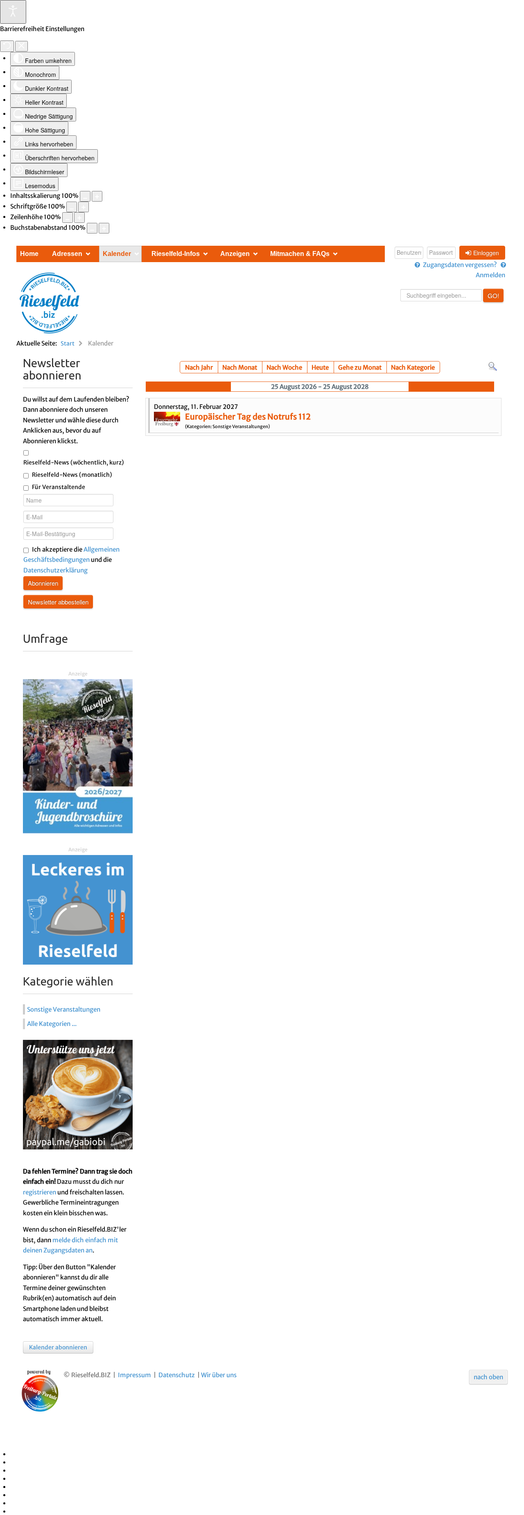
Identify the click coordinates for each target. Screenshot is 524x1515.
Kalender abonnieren (58, 1347)
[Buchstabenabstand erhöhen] (104, 228)
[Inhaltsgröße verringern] (85, 196)
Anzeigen (235, 253)
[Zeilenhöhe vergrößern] (79, 217)
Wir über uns (219, 1375)
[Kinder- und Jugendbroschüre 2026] (78, 756)
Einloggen (486, 253)
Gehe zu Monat (360, 367)
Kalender (117, 253)
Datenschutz (176, 1375)
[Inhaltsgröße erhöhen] (97, 196)
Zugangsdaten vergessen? (460, 265)
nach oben (488, 1377)
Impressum (134, 1375)
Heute (320, 367)
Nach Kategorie (413, 367)
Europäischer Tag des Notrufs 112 (248, 417)
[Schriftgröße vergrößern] (83, 207)
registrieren (39, 1192)
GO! (493, 295)
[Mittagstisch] (78, 909)
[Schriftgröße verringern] (71, 207)
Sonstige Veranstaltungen (63, 1009)
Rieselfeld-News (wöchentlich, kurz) (73, 462)
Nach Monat (239, 367)
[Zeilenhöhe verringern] (67, 217)
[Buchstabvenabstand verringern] (92, 228)
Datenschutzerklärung (55, 570)
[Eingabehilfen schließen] (21, 46)
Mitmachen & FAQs (300, 253)
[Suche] (492, 366)
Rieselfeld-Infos (175, 253)
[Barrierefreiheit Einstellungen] (13, 12)
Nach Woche (284, 367)
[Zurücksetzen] (7, 46)
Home (29, 253)
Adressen (67, 253)
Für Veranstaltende (58, 487)
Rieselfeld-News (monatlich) (72, 474)
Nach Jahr (199, 367)
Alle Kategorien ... (52, 1024)
